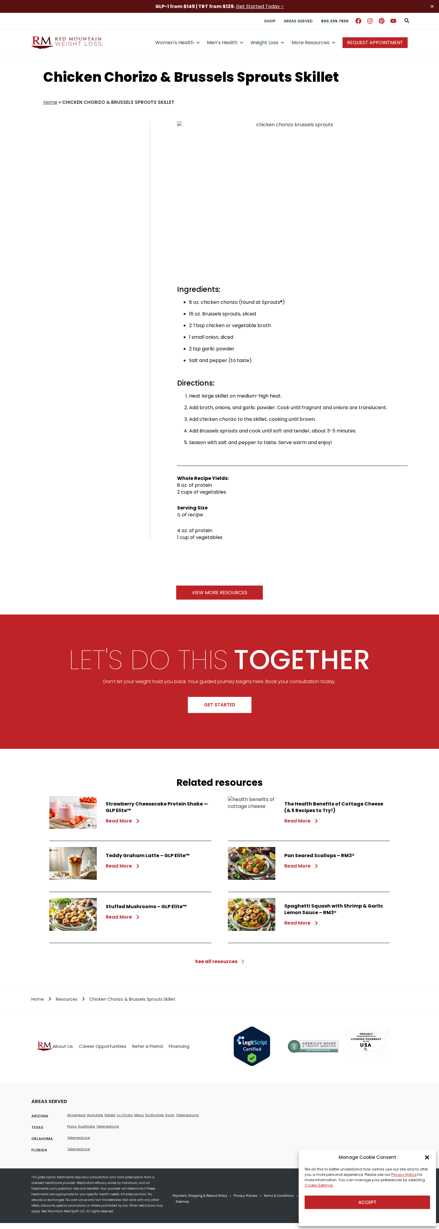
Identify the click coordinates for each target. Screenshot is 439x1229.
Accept (367, 1202)
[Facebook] (358, 21)
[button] (427, 1157)
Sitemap (182, 1201)
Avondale (95, 1115)
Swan (169, 1115)
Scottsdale (154, 1115)
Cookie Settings (319, 1185)
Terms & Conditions (279, 1195)
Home (50, 102)
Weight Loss (264, 42)
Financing (179, 1046)
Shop (269, 21)
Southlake (86, 1126)
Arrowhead (76, 1115)
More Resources (310, 42)
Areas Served (298, 21)
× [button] (432, 6)
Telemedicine (187, 1115)
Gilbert (109, 1115)
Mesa (139, 1115)
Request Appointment (375, 42)
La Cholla (125, 1115)
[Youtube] (393, 21)
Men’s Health (222, 42)
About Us (63, 1046)
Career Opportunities (102, 1046)
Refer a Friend (147, 1046)
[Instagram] (370, 21)
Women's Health (174, 42)
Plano (71, 1126)
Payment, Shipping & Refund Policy (200, 1195)
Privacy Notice (404, 1174)
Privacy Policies (245, 1195)
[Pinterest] (382, 21)
